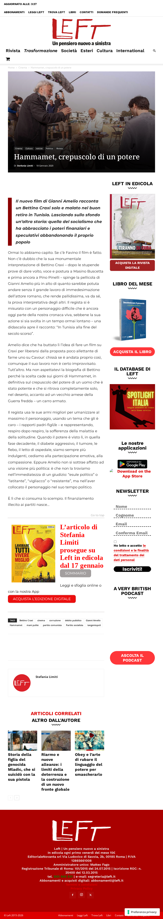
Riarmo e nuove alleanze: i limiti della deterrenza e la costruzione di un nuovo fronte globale (55, 772)
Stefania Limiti (25, 165)
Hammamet (16, 625)
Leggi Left (36, 12)
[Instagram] (81, 895)
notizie (39, 148)
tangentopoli (94, 625)
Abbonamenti (14, 12)
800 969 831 (63, 876)
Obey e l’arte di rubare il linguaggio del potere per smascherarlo (88, 764)
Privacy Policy (82, 888)
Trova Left (56, 12)
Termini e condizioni (81, 884)
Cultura (105, 50)
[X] (49, 184)
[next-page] (16, 797)
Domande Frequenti (112, 12)
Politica (49, 148)
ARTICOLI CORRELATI (56, 713)
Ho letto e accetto (131, 553)
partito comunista (52, 625)
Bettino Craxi (26, 620)
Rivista (13, 50)
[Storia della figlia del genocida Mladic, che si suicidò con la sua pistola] (22, 741)
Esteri (87, 50)
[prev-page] (10, 797)
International (130, 50)
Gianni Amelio (93, 620)
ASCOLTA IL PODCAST (132, 658)
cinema (41, 620)
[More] (76, 184)
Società (69, 50)
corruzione (55, 620)
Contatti (86, 12)
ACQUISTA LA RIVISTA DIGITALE (132, 265)
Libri (72, 12)
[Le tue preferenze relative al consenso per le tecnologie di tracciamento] (142, 912)
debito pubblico (73, 620)
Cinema (22, 67)
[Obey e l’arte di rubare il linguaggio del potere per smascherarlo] (89, 741)
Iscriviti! (132, 569)
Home (11, 67)
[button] (154, 51)
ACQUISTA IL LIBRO (132, 351)
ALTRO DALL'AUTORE (56, 720)
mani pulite (33, 625)
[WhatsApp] (63, 184)
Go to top (97, 515)
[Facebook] (36, 184)
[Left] (81, 31)
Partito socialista (74, 625)
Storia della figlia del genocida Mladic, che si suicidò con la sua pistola (21, 767)
